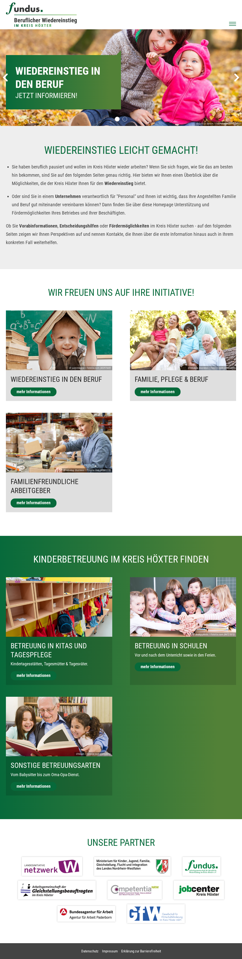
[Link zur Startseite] (41, 14)
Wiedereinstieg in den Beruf (56, 379)
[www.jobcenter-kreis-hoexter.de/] (199, 890)
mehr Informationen (34, 391)
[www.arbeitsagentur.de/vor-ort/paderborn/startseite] (86, 913)
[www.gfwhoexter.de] (156, 913)
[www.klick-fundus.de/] (201, 866)
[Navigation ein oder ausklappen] (232, 24)
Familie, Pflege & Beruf (171, 379)
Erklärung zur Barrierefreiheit (141, 951)
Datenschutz (90, 951)
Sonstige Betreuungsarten (55, 765)
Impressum (110, 951)
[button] (117, 119)
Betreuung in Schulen (171, 646)
